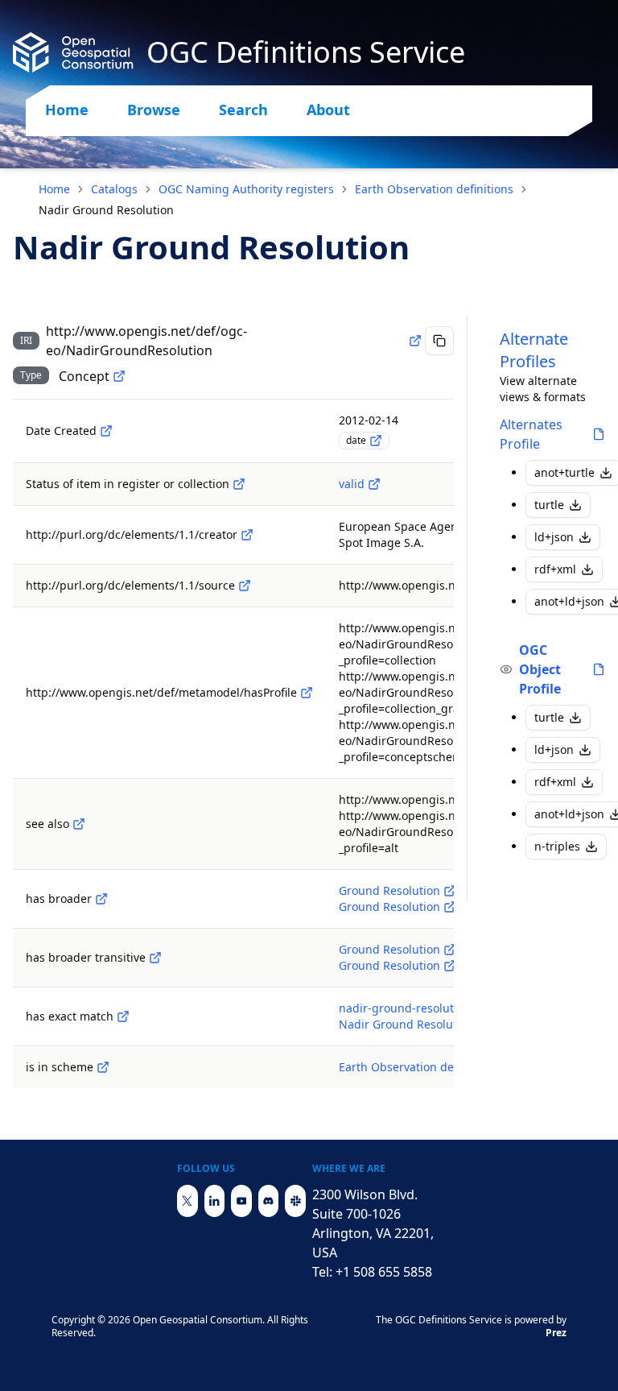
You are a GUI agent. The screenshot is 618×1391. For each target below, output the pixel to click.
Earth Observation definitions (434, 189)
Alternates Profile (531, 434)
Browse (153, 109)
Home (67, 109)
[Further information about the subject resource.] (78, 824)
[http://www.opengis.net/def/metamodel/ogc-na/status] (239, 484)
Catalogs (114, 189)
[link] (106, 210)
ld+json (554, 536)
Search (243, 109)
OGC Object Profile (540, 669)
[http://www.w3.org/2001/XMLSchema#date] (375, 440)
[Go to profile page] (598, 434)
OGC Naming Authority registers (246, 189)
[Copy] (439, 340)
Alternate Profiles (534, 350)
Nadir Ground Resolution (406, 1024)
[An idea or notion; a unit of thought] (119, 376)
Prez (556, 1332)
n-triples (557, 846)
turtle (549, 504)
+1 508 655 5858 (384, 1272)
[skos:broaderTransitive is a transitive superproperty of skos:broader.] (155, 957)
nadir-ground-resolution (405, 1008)
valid (352, 483)
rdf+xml (555, 569)
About (328, 109)
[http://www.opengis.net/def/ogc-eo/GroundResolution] (449, 890)
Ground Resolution (389, 890)
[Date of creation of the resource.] (106, 430)
